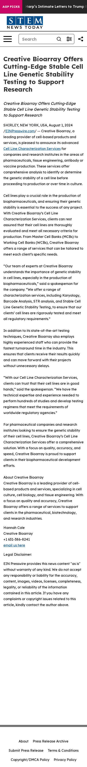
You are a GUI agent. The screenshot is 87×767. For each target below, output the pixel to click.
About (24, 741)
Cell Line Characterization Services (32, 149)
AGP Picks (11, 7)
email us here (14, 545)
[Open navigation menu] (7, 39)
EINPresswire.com (20, 131)
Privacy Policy (65, 760)
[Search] (59, 39)
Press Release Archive (50, 741)
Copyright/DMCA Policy (30, 760)
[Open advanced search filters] (69, 39)
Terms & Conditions (63, 750)
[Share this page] (81, 39)
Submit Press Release (26, 750)
